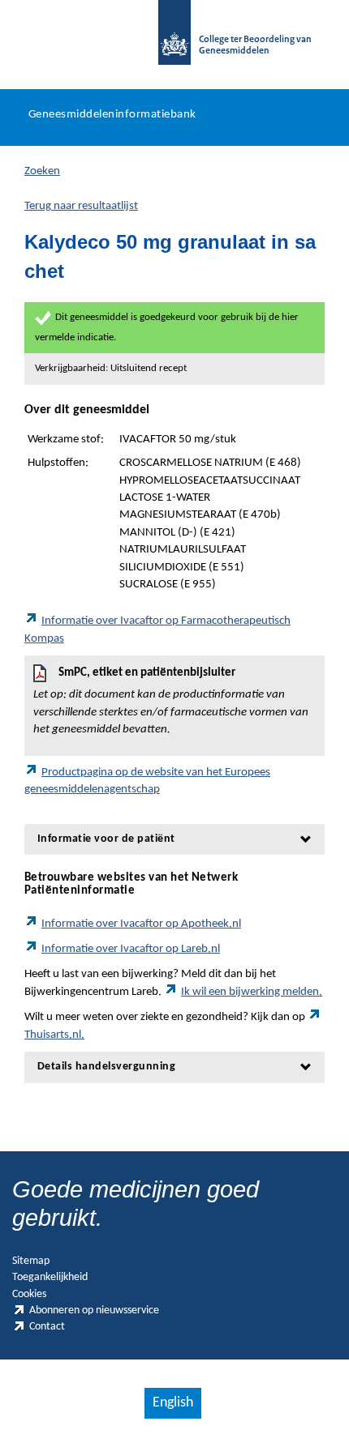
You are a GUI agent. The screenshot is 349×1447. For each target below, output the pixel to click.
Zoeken (42, 171)
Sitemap (31, 1261)
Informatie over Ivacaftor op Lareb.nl (130, 949)
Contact (47, 1326)
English (173, 1403)
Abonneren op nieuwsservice (94, 1310)
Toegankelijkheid (50, 1277)
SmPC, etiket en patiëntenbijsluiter (170, 701)
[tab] (174, 839)
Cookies (29, 1294)
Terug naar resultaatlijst (81, 206)
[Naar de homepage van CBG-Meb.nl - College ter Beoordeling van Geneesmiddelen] (174, 40)
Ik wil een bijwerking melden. (251, 992)
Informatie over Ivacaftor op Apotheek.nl (141, 924)
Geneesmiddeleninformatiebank (112, 115)
